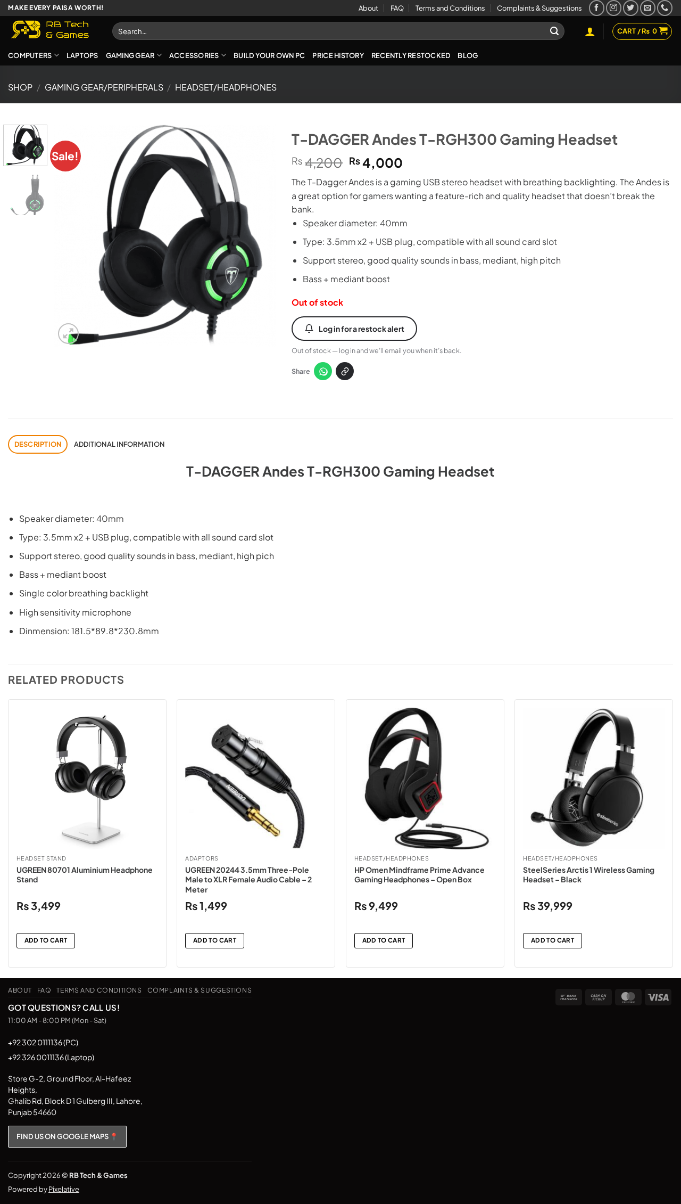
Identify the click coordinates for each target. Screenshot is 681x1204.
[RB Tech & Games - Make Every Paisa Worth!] (52, 30)
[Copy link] (345, 371)
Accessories (194, 55)
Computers (30, 55)
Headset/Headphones (226, 87)
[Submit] (554, 31)
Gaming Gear (130, 55)
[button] (590, 31)
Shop (20, 87)
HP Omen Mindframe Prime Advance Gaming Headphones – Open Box (419, 874)
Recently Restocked (411, 55)
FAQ (397, 8)
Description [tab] (38, 444)
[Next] (258, 236)
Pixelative (63, 1189)
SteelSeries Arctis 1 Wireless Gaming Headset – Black (588, 874)
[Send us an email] (647, 7)
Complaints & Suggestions (539, 8)
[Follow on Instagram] (613, 7)
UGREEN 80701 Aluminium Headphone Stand (84, 874)
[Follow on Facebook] (596, 7)
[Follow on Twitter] (630, 7)
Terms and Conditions (450, 8)
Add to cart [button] (46, 940)
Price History (337, 55)
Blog (468, 55)
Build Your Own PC (269, 55)
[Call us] (664, 7)
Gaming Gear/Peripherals (104, 87)
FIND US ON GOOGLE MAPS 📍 (67, 1136)
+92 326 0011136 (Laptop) (51, 1057)
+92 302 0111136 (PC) (43, 1042)
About (368, 8)
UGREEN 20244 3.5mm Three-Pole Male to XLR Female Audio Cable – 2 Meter (248, 879)
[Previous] (72, 236)
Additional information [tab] (119, 444)
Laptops (82, 55)
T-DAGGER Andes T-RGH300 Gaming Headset (340, 471)
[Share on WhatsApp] (323, 371)
